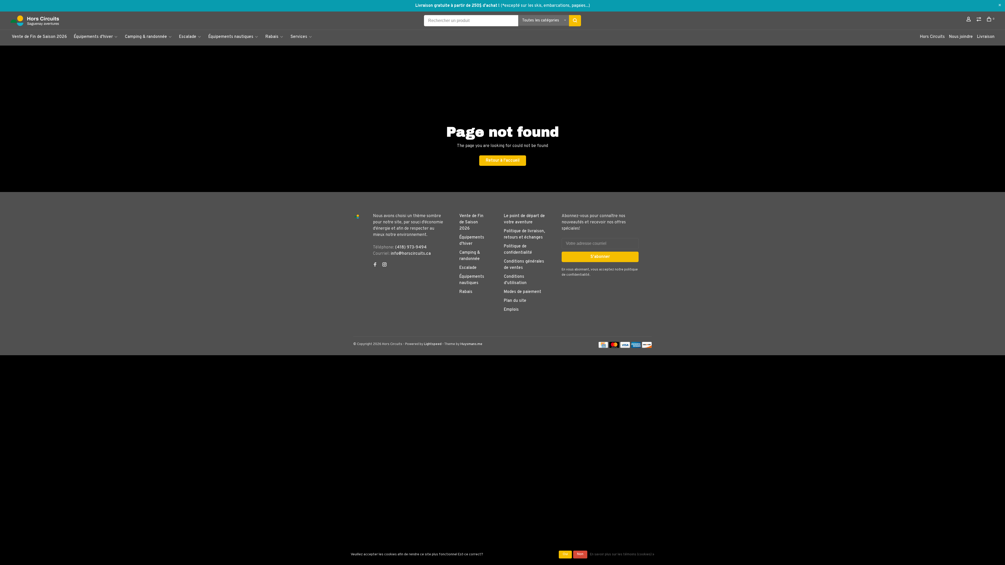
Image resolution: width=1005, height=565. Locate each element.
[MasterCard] (614, 346)
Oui (565, 554)
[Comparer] (979, 20)
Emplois (511, 309)
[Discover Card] (647, 346)
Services (299, 36)
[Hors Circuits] (356, 217)
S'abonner (600, 256)
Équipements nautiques (230, 36)
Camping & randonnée (146, 36)
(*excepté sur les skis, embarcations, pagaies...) (545, 5)
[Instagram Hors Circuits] (384, 265)
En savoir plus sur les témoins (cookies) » (622, 554)
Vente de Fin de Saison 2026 (39, 36)
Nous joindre (961, 36)
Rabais (272, 36)
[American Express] (636, 346)
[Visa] (625, 346)
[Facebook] (375, 265)
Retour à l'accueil (503, 160)
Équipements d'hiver (93, 36)
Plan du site (515, 300)
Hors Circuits (932, 36)
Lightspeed (433, 344)
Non (580, 554)
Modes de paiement (522, 292)
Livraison (986, 36)
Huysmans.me (471, 344)
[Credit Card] (603, 346)
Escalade (187, 36)
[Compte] (969, 20)
